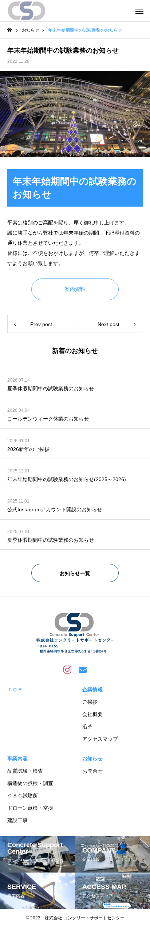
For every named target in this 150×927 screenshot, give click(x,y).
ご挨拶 (90, 702)
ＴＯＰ (15, 689)
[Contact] (83, 669)
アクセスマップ (100, 739)
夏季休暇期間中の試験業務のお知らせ (50, 388)
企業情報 (92, 689)
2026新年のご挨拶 (28, 449)
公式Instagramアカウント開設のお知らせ (54, 509)
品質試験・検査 (25, 771)
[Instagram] (67, 669)
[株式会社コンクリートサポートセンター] (27, 11)
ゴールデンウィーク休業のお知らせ (48, 419)
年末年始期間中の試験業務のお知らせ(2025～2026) (66, 479)
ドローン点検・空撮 (30, 808)
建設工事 (17, 820)
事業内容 (17, 758)
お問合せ (92, 771)
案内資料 (75, 289)
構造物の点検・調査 (30, 783)
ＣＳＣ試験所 (22, 795)
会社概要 (92, 714)
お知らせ (92, 758)
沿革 (87, 726)
